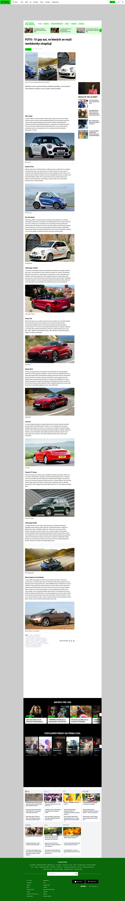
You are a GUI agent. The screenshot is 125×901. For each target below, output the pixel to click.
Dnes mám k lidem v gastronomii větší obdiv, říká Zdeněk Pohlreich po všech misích (52, 818)
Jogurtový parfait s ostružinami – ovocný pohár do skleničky (90, 803)
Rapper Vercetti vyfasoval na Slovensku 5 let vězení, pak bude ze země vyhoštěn (53, 845)
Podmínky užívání (30, 889)
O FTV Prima (29, 880)
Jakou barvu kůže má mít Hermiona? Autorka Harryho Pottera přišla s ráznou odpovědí (34, 721)
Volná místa (29, 882)
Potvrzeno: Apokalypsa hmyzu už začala (71, 803)
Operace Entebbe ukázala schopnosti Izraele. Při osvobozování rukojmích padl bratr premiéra (72, 812)
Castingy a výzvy (46, 885)
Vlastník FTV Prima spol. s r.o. (33, 894)
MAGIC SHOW (57, 750)
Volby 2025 (52, 867)
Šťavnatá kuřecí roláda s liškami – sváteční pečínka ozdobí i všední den (90, 818)
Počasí (75, 865)
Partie (71, 865)
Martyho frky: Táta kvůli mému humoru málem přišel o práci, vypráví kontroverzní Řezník (52, 837)
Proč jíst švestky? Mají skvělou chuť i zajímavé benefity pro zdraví (72, 844)
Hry (30, 2)
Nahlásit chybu (30, 896)
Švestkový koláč (78, 869)
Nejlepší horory (51, 865)
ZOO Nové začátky (91, 865)
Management (46, 880)
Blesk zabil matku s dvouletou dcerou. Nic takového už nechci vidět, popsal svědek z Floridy (33, 818)
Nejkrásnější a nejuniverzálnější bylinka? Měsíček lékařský (71, 836)
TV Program (47, 2)
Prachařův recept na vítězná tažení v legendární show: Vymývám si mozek (53, 811)
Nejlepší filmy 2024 (41, 865)
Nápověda (45, 891)
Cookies (28, 891)
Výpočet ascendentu (48, 869)
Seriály (26, 2)
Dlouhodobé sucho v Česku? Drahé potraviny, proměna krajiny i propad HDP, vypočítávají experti (34, 804)
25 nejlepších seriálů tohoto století (34, 836)
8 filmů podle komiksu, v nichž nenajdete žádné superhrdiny (33, 844)
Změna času (65, 865)
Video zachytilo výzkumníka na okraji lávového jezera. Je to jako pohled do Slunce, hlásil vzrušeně (71, 818)
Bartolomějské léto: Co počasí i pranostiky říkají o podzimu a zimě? (72, 851)
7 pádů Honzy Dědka (44, 867)
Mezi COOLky (29, 750)
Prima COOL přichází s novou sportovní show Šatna (94, 102)
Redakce (45, 894)
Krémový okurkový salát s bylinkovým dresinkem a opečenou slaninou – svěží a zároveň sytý (91, 811)
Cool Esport (35, 2)
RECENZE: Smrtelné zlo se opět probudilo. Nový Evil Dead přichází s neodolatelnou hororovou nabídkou (58, 721)
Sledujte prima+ (55, 2)
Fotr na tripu (42, 750)
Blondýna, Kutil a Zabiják (71, 751)
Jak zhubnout (32, 865)
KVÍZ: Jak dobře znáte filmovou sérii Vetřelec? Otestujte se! (94, 122)
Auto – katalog (34, 867)
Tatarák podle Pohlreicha (70, 867)
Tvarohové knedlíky (58, 869)
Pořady (41, 2)
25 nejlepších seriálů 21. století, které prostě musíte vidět (40, 30)
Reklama (28, 885)
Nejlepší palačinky (68, 869)
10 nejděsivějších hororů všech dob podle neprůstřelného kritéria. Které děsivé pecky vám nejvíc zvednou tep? (65, 31)
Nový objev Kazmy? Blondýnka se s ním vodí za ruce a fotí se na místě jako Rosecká (53, 852)
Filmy (22, 2)
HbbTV (28, 887)
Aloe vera (79, 867)
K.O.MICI (83, 750)
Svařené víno (60, 867)
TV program (58, 865)
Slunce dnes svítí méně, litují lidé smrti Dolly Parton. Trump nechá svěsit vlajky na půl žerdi (33, 811)
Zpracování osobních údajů (48, 889)
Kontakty (45, 887)
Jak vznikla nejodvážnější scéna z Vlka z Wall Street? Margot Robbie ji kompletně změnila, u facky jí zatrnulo (34, 852)
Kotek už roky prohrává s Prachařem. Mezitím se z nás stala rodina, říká (53, 804)
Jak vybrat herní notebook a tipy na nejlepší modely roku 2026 (92, 30)
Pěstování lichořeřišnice (88, 867)
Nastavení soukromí (47, 896)
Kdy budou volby (82, 865)
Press (44, 882)
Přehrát (29, 748)
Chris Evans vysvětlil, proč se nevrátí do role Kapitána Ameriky (79, 721)
